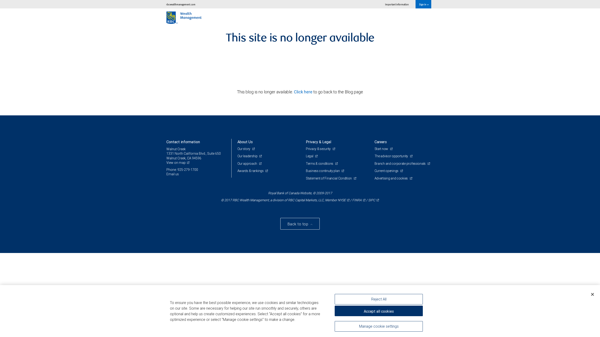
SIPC (371, 200)
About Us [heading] (245, 141)
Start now (382, 149)
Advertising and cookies (392, 178)
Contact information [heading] (183, 141)
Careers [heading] (381, 141)
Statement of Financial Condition (329, 178)
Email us (172, 174)
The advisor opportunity (392, 156)
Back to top (298, 224)
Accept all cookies (379, 311)
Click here (303, 92)
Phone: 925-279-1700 (182, 170)
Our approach (247, 163)
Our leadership (247, 156)
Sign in (423, 4)
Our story (244, 149)
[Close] (592, 294)
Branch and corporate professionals (400, 163)
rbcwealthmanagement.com (180, 4)
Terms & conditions (320, 163)
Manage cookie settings (379, 326)
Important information (397, 4)
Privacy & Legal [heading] (318, 141)
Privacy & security (318, 149)
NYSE (342, 200)
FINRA (357, 200)
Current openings (387, 171)
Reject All (378, 299)
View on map (176, 163)
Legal (310, 156)
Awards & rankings (250, 171)
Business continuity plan (323, 171)
